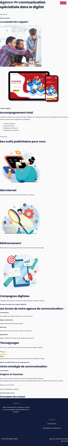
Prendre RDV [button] (3, 14)
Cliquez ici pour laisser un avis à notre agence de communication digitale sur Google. (22, 358)
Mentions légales (10, 441)
